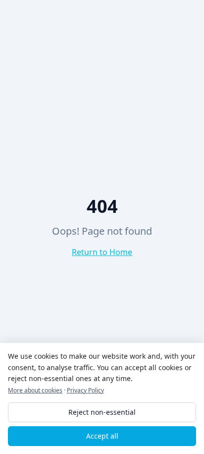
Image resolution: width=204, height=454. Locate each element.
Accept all (102, 436)
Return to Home (102, 252)
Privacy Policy (85, 390)
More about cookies (35, 390)
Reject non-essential (102, 412)
